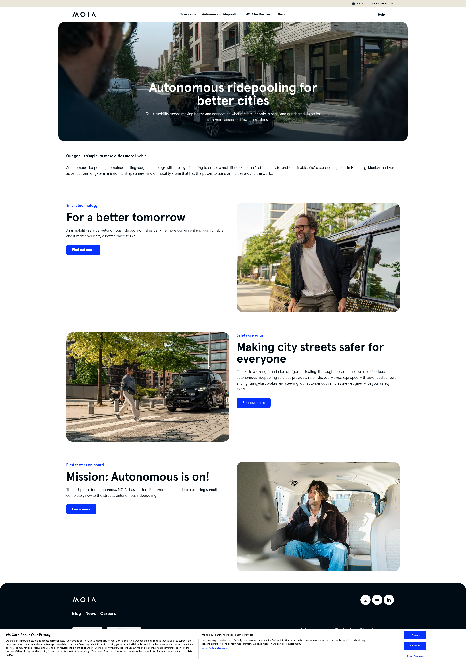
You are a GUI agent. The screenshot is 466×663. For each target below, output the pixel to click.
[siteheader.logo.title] (84, 14)
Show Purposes (415, 656)
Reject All (415, 645)
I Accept (415, 635)
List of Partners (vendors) (215, 648)
